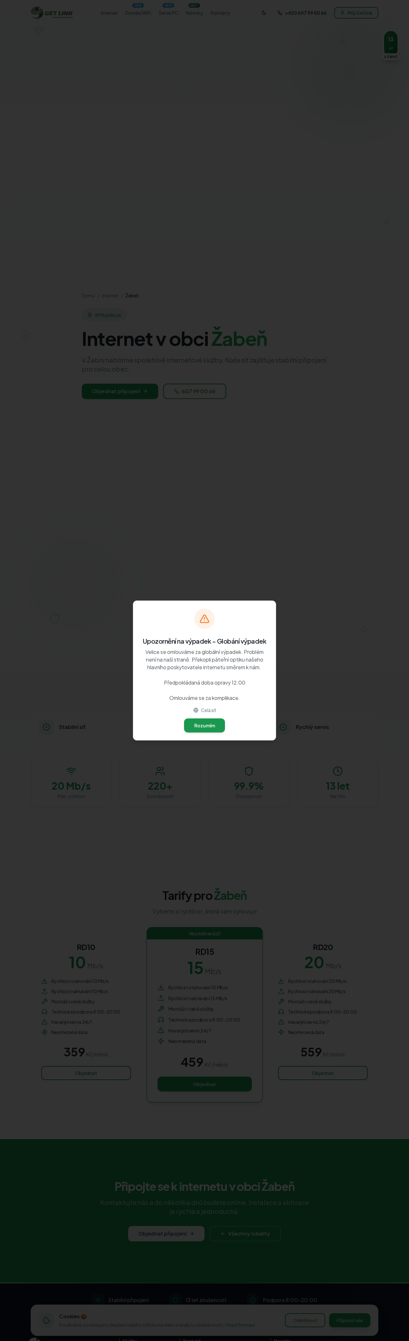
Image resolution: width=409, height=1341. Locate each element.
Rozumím (204, 725)
